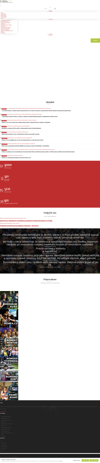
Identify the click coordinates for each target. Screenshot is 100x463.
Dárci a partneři (3, 17)
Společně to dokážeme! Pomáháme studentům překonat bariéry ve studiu (26, 221)
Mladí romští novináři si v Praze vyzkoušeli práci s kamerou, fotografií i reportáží (20, 134)
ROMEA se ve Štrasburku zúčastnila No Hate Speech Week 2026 (16, 157)
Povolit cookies (93, 460)
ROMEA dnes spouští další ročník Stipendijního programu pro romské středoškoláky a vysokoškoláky (25, 145)
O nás (2, 12)
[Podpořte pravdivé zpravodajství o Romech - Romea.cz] (50, 223)
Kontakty (50, 35)
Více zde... (95, 406)
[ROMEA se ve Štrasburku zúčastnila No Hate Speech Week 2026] (50, 155)
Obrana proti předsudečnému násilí (7, 30)
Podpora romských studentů (5, 22)
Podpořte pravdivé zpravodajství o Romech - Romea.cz (19, 226)
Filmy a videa (3, 32)
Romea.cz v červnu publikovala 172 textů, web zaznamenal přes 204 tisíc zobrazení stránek (22, 140)
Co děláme (50, 19)
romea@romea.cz (3, 411)
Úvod (50, 10)
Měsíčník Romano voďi (5, 21)
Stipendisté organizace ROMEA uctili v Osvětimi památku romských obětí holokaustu (21, 128)
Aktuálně (50, 33)
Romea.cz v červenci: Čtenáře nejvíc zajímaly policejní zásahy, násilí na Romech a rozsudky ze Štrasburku (26, 122)
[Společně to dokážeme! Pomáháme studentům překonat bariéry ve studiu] (50, 218)
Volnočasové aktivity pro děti (6, 27)
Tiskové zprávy (3, 14)
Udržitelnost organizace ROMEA (6, 24)
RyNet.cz (15, 456)
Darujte (2, 18)
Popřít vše (85, 460)
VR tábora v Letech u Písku (5, 28)
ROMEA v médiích (4, 15)
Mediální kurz (3, 23)
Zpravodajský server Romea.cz (6, 20)
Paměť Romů (3, 26)
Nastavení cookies (76, 460)
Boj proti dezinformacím (5, 29)
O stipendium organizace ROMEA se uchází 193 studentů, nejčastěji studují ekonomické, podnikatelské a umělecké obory (30, 116)
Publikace (2, 31)
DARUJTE (95, 40)
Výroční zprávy (3, 13)
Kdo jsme (50, 11)
